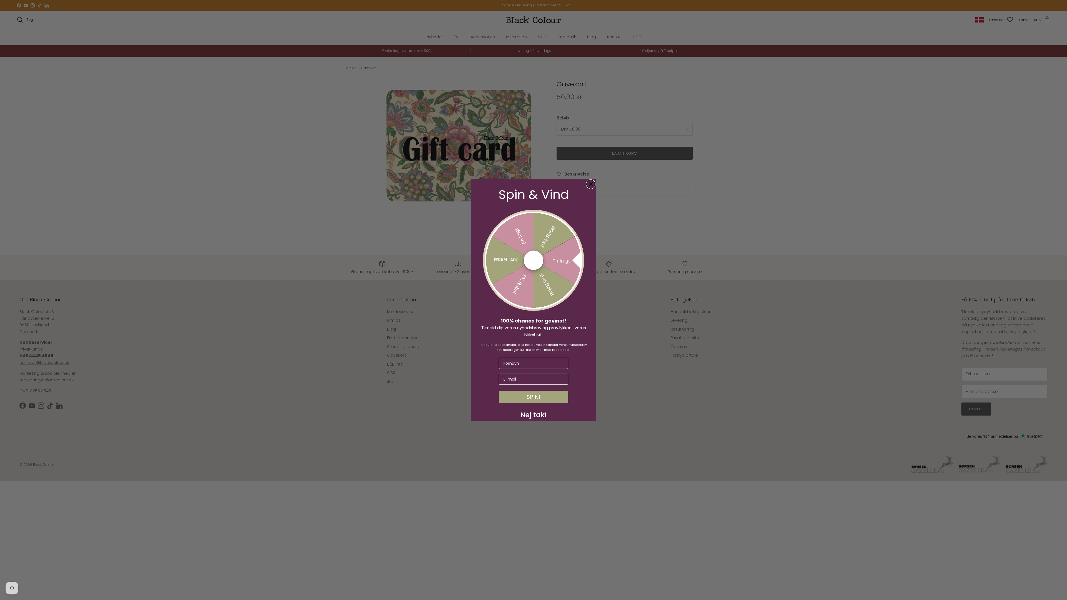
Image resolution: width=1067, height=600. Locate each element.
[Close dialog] (591, 184)
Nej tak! (533, 413)
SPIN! (533, 397)
